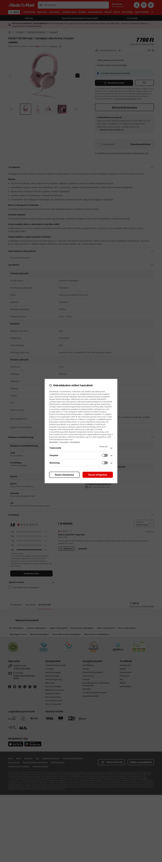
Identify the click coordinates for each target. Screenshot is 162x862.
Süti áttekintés (75, 442)
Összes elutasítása (64, 474)
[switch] (105, 455)
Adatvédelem (53, 442)
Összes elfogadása (97, 474)
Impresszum (64, 442)
